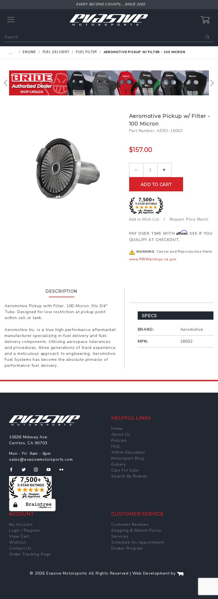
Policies (119, 440)
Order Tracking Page (30, 554)
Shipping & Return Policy (136, 530)
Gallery (118, 464)
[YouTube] (51, 472)
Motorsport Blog (127, 458)
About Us (120, 434)
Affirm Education (128, 452)
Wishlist (17, 542)
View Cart (19, 536)
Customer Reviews (130, 524)
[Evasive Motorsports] (109, 19)
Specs (149, 315)
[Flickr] (63, 472)
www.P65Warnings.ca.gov (153, 259)
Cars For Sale (125, 470)
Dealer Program (127, 548)
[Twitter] (26, 472)
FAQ (115, 446)
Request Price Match (188, 219)
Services (119, 536)
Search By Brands (129, 476)
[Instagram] (38, 472)
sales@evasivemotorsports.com (41, 459)
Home (117, 428)
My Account (21, 524)
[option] (109, 82)
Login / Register (25, 530)
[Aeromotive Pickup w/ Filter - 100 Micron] (64, 169)
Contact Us (20, 548)
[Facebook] (13, 472)
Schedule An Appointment (137, 542)
